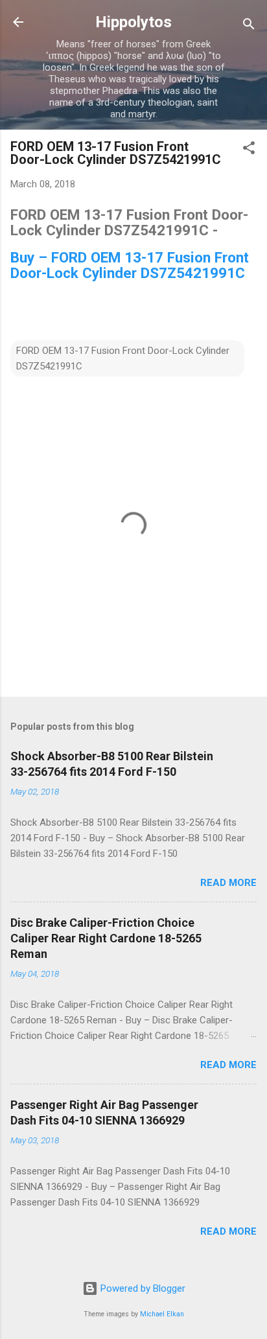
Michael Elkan (162, 1314)
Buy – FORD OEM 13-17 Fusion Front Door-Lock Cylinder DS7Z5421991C (129, 265)
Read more (228, 883)
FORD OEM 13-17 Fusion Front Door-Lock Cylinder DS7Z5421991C (122, 358)
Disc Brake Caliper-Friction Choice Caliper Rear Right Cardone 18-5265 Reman (106, 938)
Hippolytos (133, 22)
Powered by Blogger (141, 1288)
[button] (249, 150)
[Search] (249, 26)
